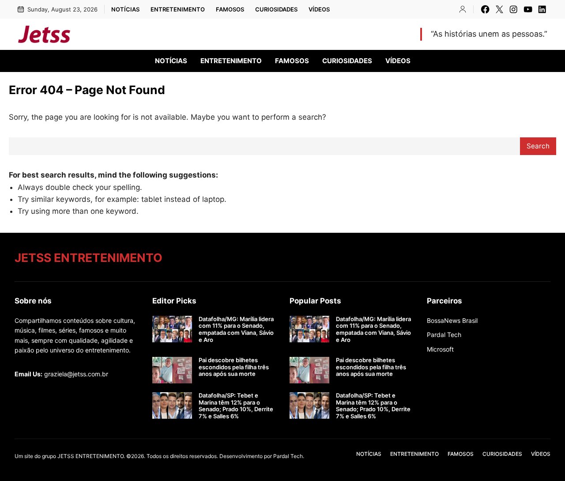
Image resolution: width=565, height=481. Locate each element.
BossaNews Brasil (452, 320)
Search (538, 146)
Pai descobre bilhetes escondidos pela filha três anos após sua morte (234, 367)
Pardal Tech (444, 334)
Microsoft (440, 349)
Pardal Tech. (288, 456)
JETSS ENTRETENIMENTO (149, 34)
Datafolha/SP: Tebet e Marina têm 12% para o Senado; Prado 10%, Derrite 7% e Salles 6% (236, 406)
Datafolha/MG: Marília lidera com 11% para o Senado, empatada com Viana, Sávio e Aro (236, 329)
